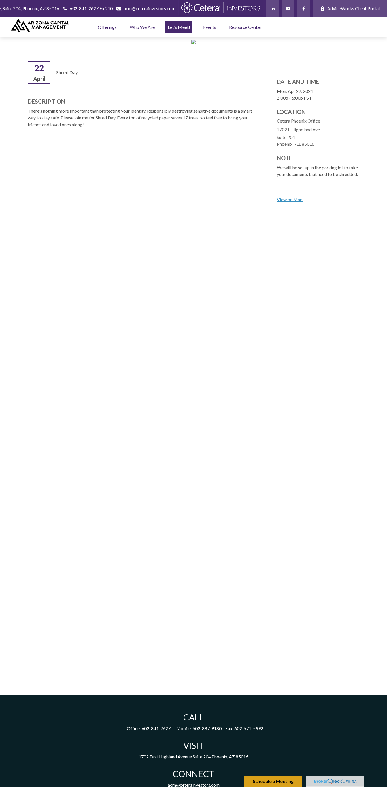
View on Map (290, 199)
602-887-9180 (207, 728)
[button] (107, 27)
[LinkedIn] (272, 8)
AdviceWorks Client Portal (353, 8)
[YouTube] (288, 8)
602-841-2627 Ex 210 (91, 8)
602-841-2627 (156, 728)
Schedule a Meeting (273, 781)
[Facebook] (303, 8)
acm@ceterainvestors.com (149, 8)
